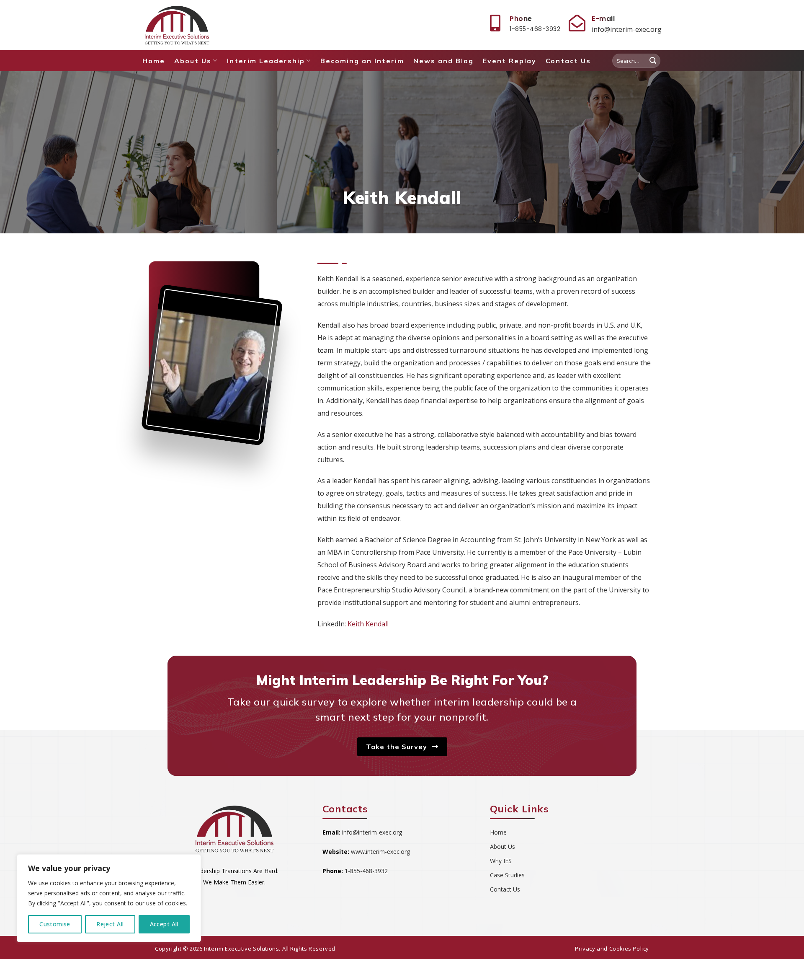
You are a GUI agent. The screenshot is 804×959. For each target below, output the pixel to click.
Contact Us (568, 61)
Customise (54, 924)
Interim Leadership (266, 61)
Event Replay (509, 61)
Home (153, 61)
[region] (109, 898)
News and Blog (443, 61)
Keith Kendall (368, 623)
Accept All (164, 924)
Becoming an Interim (362, 61)
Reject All (110, 924)
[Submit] (653, 61)
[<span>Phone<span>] (495, 23)
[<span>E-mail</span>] (577, 23)
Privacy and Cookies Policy (612, 948)
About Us (192, 61)
